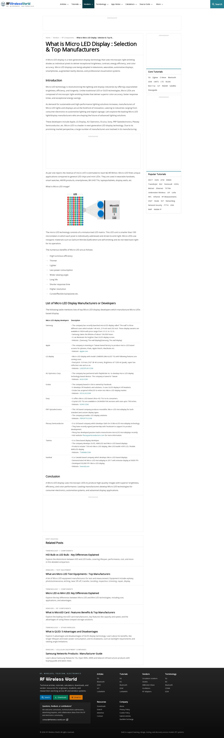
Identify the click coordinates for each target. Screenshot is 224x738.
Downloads (101, 706)
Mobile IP (157, 209)
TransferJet (152, 184)
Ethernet (159, 188)
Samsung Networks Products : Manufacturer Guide (74, 653)
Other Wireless (68, 628)
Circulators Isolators (150, 678)
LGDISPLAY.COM (86, 368)
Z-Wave (163, 77)
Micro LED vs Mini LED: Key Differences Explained (72, 593)
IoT (158, 86)
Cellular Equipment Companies (71, 650)
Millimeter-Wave (148, 685)
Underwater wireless (156, 192)
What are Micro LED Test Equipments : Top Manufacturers (78, 574)
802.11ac (152, 86)
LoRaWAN (101, 691)
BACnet (151, 188)
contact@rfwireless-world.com (53, 720)
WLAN (168, 81)
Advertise (100, 713)
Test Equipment (63, 570)
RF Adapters (147, 691)
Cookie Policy (125, 713)
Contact (100, 716)
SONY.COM (84, 404)
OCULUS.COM (85, 393)
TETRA (168, 188)
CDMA (167, 688)
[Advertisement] (112, 24)
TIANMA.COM (85, 452)
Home (48, 38)
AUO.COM (84, 379)
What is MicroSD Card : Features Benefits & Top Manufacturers (80, 612)
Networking (170, 201)
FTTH (166, 205)
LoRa (174, 192)
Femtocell (168, 184)
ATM (162, 180)
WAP (150, 209)
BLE (160, 184)
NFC (149, 197)
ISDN (157, 180)
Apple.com (84, 351)
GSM (150, 81)
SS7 (162, 201)
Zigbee (155, 77)
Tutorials (124, 674)
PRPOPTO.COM (86, 418)
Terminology (52, 551)
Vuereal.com (84, 466)
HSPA (176, 184)
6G (121, 682)
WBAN (168, 180)
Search (99, 709)
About (122, 706)
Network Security (155, 205)
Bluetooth (172, 77)
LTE (162, 81)
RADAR (165, 86)
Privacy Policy (125, 709)
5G (149, 77)
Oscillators (146, 688)
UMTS (156, 81)
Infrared (156, 197)
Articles (100, 674)
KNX (172, 205)
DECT (150, 180)
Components (67, 551)
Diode (156, 201)
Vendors (56, 38)
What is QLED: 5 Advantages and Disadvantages (72, 631)
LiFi (168, 192)
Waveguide (152, 90)
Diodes (145, 682)
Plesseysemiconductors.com (93, 435)
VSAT (150, 201)
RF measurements (169, 197)
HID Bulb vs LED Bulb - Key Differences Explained (72, 554)
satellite (173, 86)
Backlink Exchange (126, 719)
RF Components (68, 38)
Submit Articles (125, 716)
